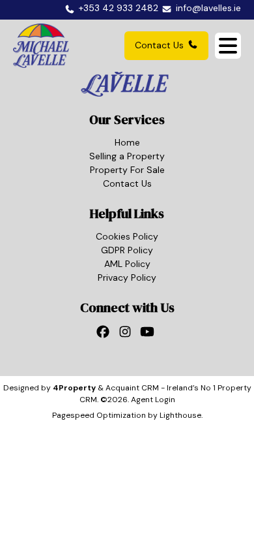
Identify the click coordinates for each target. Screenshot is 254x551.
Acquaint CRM (132, 388)
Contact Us (159, 45)
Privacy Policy (127, 277)
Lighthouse (180, 415)
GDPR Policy (127, 250)
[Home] (41, 46)
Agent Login (153, 399)
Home (127, 142)
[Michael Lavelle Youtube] (149, 335)
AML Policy (127, 264)
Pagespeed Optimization (99, 415)
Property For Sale (127, 170)
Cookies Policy (127, 236)
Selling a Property (127, 156)
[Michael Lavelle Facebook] (105, 335)
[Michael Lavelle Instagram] (127, 335)
